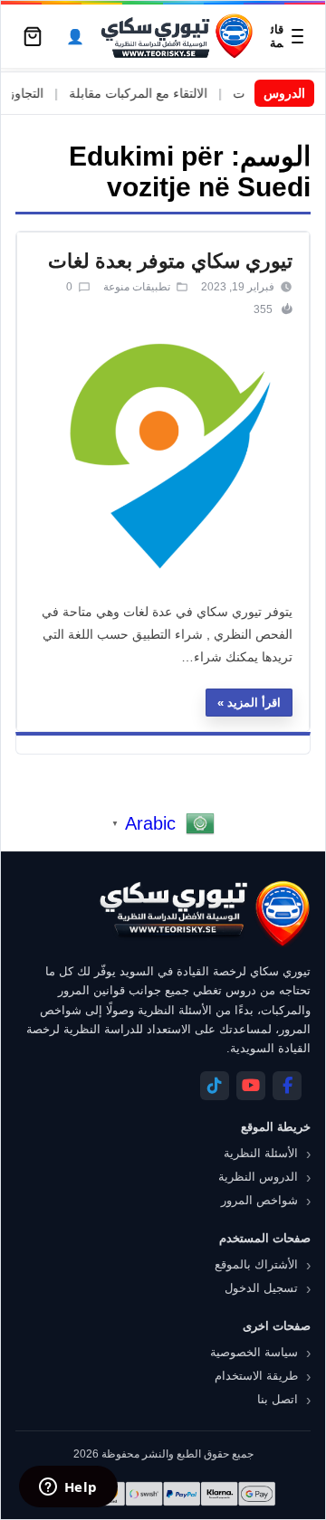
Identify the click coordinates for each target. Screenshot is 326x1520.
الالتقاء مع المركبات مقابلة (152, 93)
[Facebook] (287, 1085)
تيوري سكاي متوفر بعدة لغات (170, 261)
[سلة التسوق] (32, 36)
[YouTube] (250, 1085)
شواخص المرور (259, 1200)
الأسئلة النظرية (261, 1153)
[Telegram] (214, 1085)
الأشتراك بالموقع (256, 1264)
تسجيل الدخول (261, 1288)
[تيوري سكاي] (204, 913)
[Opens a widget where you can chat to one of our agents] (68, 1488)
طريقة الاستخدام (256, 1375)
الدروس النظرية (258, 1176)
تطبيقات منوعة (136, 286)
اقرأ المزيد (254, 702)
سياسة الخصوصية (254, 1352)
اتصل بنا (277, 1399)
